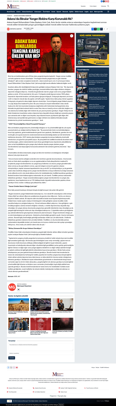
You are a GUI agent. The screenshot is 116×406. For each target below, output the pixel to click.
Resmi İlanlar (11, 11)
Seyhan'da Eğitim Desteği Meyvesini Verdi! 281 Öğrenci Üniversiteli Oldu (39, 333)
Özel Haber (46, 11)
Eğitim (71, 11)
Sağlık (86, 11)
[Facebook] (8, 367)
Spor (91, 11)
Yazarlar (83, 6)
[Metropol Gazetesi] (12, 287)
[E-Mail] (18, 289)
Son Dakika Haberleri (39, 392)
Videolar (103, 6)
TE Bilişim (106, 401)
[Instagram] (14, 367)
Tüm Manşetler (12, 392)
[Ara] (108, 6)
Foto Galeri (93, 6)
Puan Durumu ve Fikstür (92, 388)
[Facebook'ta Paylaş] (92, 29)
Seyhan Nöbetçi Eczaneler (15, 388)
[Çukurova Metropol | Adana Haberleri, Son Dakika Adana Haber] (13, 6)
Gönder (11, 358)
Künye (93, 367)
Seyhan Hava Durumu (40, 388)
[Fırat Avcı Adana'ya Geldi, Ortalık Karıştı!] (62, 324)
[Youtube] (16, 367)
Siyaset (59, 11)
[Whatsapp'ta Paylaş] (98, 29)
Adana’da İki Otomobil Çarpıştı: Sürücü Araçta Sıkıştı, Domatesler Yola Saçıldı (40, 313)
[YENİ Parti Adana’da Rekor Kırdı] (62, 304)
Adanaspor (37, 11)
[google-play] (62, 396)
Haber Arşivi (64, 392)
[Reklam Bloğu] (92, 49)
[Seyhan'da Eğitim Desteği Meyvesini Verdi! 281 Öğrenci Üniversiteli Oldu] (40, 324)
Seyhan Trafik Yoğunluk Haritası (68, 388)
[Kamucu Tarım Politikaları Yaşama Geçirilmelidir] (18, 304)
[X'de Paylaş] (95, 29)
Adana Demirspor (27, 11)
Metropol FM (98, 11)
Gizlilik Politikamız (104, 367)
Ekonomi (65, 11)
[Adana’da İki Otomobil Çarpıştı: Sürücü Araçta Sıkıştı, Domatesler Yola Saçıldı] (40, 304)
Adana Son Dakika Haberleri (22, 15)
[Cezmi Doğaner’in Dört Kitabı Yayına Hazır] (18, 324)
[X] (11, 367)
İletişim (97, 367)
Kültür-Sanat (79, 11)
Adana (18, 11)
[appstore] (53, 396)
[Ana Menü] (108, 12)
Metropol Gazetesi (24, 286)
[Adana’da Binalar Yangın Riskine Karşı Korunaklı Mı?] (41, 53)
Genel (53, 11)
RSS (10, 401)
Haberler (9, 15)
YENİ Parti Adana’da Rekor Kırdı (61, 312)
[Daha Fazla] (101, 29)
